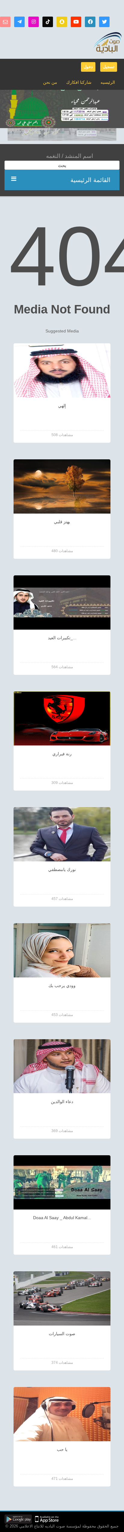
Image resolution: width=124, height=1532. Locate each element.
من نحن (50, 82)
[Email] (5, 22)
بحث (62, 165)
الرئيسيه (108, 82)
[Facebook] (90, 22)
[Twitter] (104, 22)
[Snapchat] (62, 22)
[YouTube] (76, 22)
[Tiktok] (47, 22)
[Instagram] (33, 22)
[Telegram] (19, 22)
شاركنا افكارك (78, 82)
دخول (88, 66)
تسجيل (108, 66)
